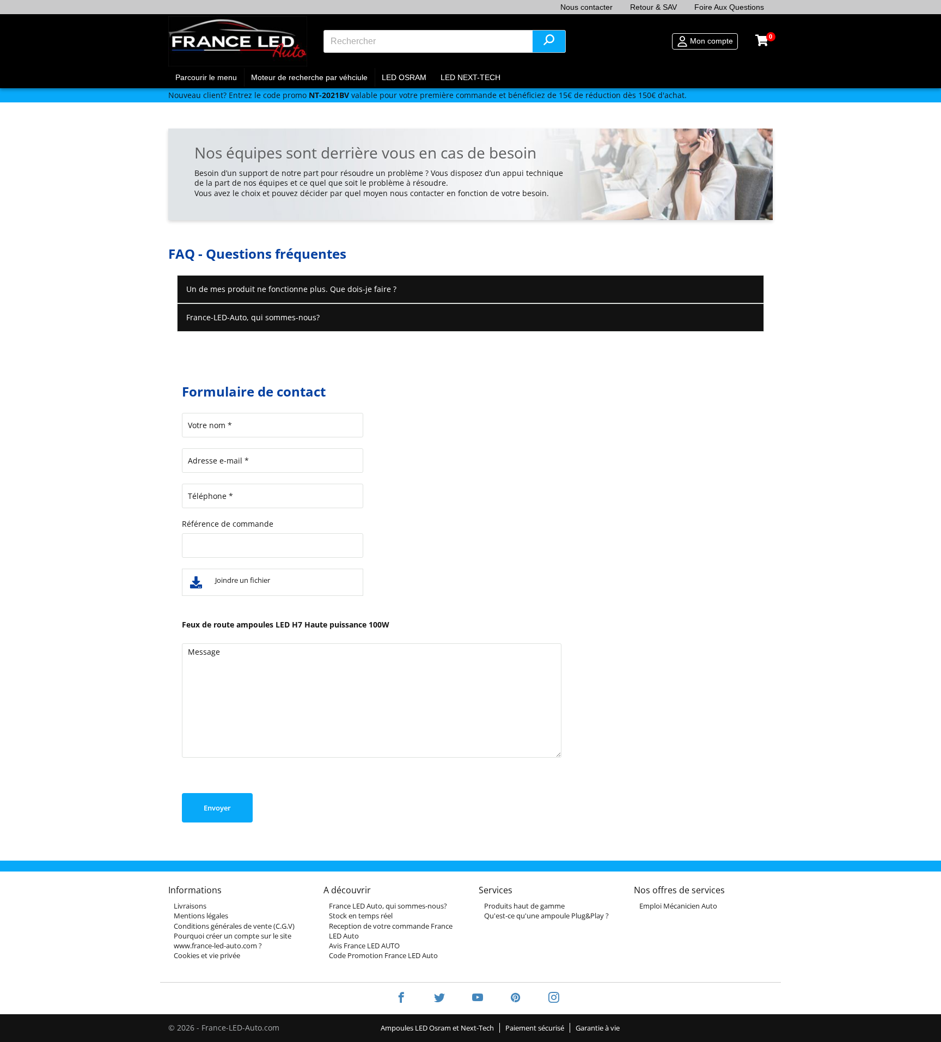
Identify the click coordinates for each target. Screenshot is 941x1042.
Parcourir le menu (206, 77)
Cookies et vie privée (207, 955)
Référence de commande (227, 524)
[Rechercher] (549, 41)
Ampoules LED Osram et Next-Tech (437, 1028)
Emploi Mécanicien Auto (678, 906)
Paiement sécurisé (534, 1028)
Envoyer (217, 808)
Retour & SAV (653, 7)
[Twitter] (439, 998)
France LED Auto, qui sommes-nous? (388, 906)
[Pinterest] (516, 998)
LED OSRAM (404, 77)
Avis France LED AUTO (364, 945)
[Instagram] (547, 998)
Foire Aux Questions (729, 7)
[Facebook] (401, 998)
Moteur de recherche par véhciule (309, 77)
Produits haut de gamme (524, 906)
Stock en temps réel (361, 916)
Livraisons (190, 906)
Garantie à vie (598, 1028)
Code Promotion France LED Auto (383, 955)
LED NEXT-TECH (470, 77)
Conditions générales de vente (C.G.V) (234, 926)
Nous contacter (586, 7)
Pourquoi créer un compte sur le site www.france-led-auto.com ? (232, 940)
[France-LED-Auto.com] (237, 40)
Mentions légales (201, 916)
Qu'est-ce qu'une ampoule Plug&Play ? (546, 916)
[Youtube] (478, 998)
